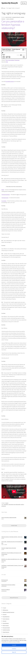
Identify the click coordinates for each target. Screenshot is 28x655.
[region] (14, 644)
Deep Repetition (6, 616)
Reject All (14, 652)
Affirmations (5, 610)
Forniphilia (3, 201)
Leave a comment (10, 19)
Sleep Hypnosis (6, 632)
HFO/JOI (4, 621)
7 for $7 (4, 607)
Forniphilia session (9, 81)
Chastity (4, 614)
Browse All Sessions (14, 597)
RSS (7, 62)
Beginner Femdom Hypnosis (8, 612)
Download (17, 60)
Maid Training (6, 625)
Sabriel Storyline (6, 629)
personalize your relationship (15, 504)
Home (4, 8)
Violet (2, 189)
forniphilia (6, 504)
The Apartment (4, 197)
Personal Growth (6, 627)
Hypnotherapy (6, 623)
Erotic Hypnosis (6, 618)
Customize (14, 648)
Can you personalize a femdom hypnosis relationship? (12, 25)
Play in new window (10, 60)
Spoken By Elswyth (9, 3)
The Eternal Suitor (5, 194)
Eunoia (7, 503)
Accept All (14, 645)
